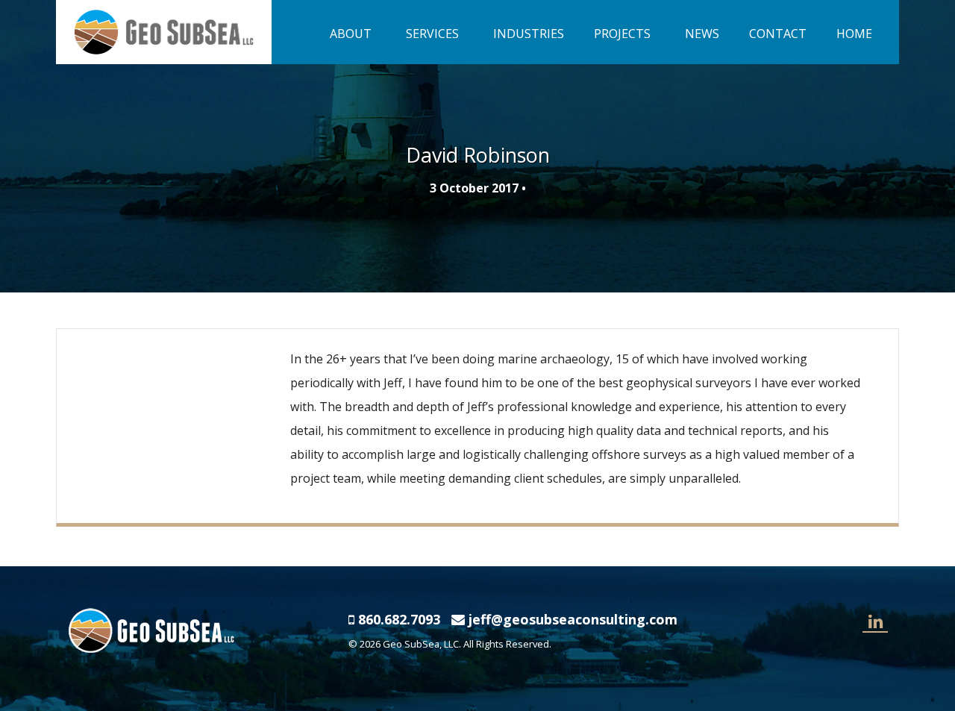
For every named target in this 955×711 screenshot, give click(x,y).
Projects (622, 33)
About (351, 33)
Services (432, 33)
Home (854, 33)
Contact (778, 33)
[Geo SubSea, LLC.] (164, 30)
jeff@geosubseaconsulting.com (573, 619)
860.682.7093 (399, 619)
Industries (528, 33)
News (702, 33)
